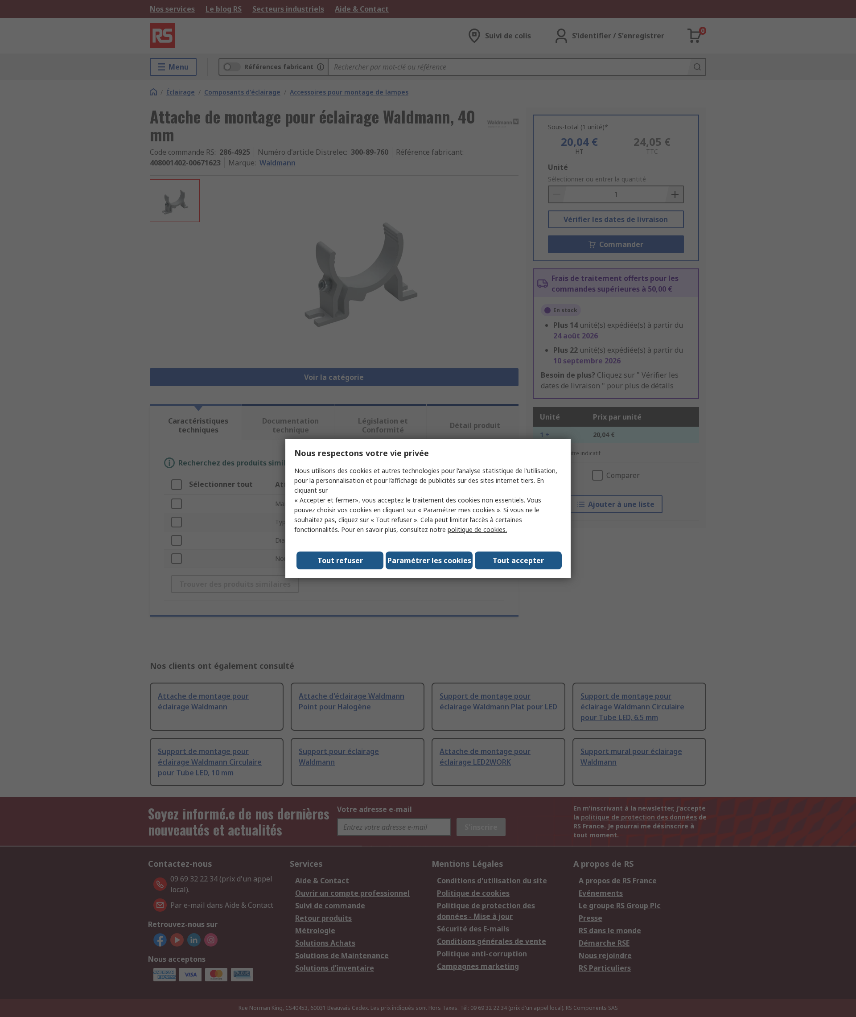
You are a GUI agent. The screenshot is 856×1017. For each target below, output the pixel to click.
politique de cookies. (477, 529)
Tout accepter (518, 560)
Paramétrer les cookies (429, 560)
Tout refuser (340, 560)
